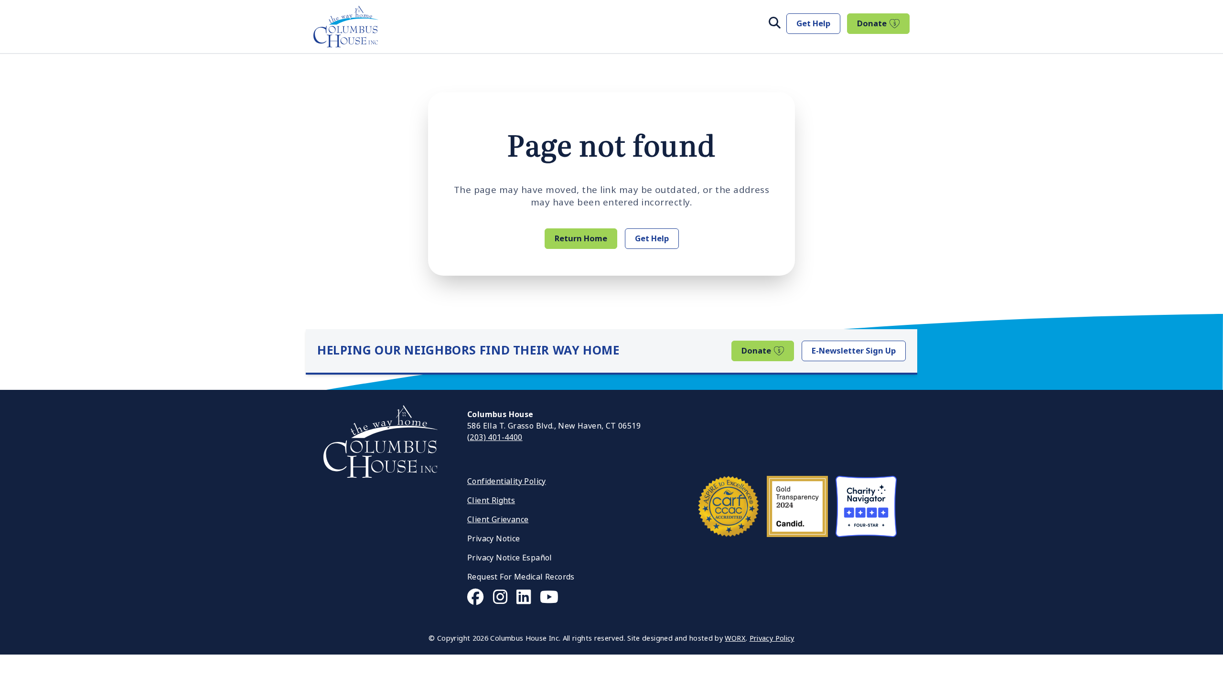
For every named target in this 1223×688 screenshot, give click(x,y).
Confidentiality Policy (506, 481)
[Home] (345, 26)
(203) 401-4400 (495, 437)
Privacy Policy (772, 639)
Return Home (581, 238)
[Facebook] (475, 597)
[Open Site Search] (775, 23)
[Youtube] (549, 597)
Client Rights (491, 500)
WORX (735, 639)
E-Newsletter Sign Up (854, 350)
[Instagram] (500, 597)
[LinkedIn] (523, 597)
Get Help (813, 23)
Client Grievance (497, 519)
